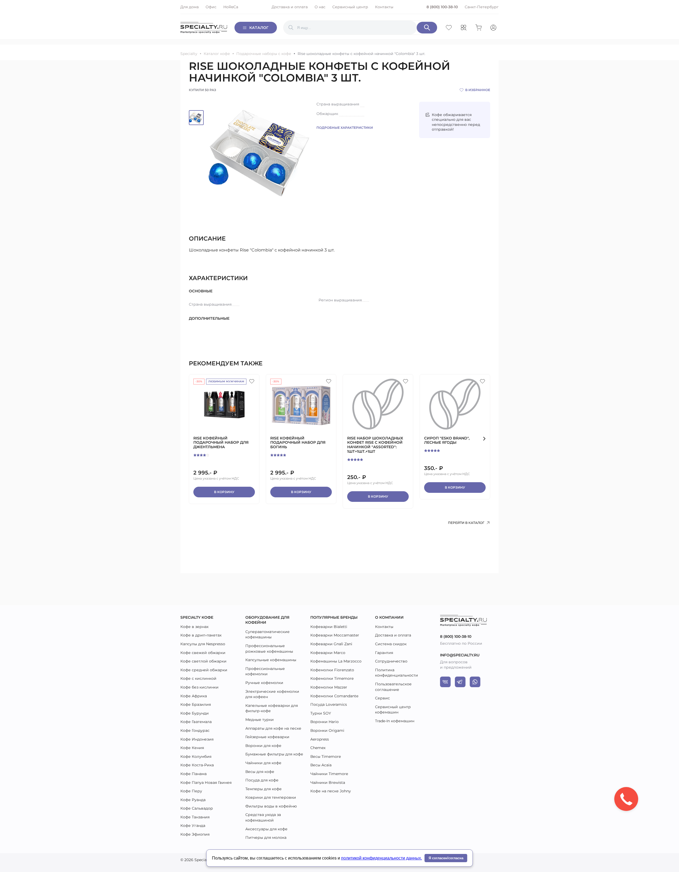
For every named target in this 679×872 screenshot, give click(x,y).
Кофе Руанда (193, 799)
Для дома (189, 7)
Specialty (188, 54)
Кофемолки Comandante (334, 696)
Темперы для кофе (263, 788)
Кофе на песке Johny (330, 791)
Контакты (384, 7)
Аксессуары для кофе (266, 829)
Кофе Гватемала (196, 721)
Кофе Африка (193, 696)
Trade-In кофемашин (394, 721)
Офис (211, 7)
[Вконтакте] (445, 682)
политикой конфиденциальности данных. (381, 858)
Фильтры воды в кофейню (271, 806)
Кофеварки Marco (327, 652)
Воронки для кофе (263, 745)
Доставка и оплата (290, 7)
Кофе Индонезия (197, 739)
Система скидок (391, 644)
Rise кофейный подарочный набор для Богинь (297, 442)
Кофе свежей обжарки (202, 652)
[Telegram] (460, 682)
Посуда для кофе (261, 780)
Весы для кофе (259, 771)
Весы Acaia (321, 765)
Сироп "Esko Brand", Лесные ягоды (446, 440)
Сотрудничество (391, 661)
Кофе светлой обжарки (203, 661)
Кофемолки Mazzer (328, 687)
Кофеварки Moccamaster (334, 635)
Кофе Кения (192, 747)
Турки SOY (320, 713)
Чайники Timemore (329, 773)
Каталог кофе (217, 54)
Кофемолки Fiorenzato (332, 670)
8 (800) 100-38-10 (442, 7)
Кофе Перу (191, 791)
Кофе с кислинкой (198, 678)
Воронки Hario (324, 721)
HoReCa (230, 7)
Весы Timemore (325, 756)
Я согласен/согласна (446, 858)
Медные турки (259, 719)
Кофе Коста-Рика (197, 765)
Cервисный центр (350, 7)
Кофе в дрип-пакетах (200, 635)
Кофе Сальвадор (196, 808)
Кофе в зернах (194, 626)
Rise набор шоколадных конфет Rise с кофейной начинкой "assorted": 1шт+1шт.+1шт (375, 445)
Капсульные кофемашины (270, 659)
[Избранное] (252, 381)
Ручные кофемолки (264, 682)
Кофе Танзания (195, 817)
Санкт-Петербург (482, 7)
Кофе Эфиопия (195, 834)
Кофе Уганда (192, 825)
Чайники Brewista (327, 782)
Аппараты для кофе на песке (273, 728)
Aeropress (319, 739)
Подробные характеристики (344, 128)
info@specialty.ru (460, 655)
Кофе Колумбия (195, 756)
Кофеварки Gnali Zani (331, 644)
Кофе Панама (193, 773)
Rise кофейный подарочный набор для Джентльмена (221, 442)
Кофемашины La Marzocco (336, 661)
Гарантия (384, 652)
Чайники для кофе (263, 762)
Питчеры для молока (265, 837)
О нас (320, 7)
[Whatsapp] (475, 682)
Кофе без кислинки (199, 687)
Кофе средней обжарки (203, 670)
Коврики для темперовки (270, 797)
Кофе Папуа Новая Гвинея (206, 782)
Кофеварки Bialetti (328, 626)
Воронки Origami (327, 730)
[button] (484, 438)
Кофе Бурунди (194, 713)
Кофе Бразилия (195, 704)
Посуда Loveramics (328, 704)
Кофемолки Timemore (332, 678)
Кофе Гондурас (195, 730)
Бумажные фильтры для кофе (274, 754)
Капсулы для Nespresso (202, 644)
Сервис (382, 698)
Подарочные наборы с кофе (263, 54)
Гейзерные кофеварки (267, 736)
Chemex (317, 747)
